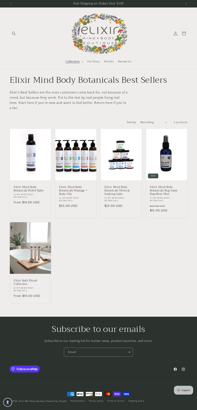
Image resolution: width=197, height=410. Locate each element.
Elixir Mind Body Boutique (32, 401)
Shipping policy (136, 401)
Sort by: (131, 122)
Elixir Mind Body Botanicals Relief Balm (29, 188)
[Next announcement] (186, 3)
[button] (14, 33)
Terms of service (116, 401)
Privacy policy (96, 401)
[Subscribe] (128, 352)
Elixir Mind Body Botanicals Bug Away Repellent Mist (164, 190)
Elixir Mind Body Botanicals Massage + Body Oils (73, 190)
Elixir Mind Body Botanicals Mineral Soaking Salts (117, 190)
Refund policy (78, 401)
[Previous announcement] (11, 3)
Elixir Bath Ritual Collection (25, 282)
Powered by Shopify (56, 401)
